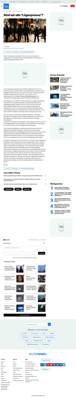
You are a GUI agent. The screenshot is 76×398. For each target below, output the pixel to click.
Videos (2, 378)
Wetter (14, 366)
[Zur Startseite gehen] (6, 6)
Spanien (27, 340)
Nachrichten (8, 11)
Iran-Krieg (24, 333)
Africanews (15, 378)
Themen (3, 359)
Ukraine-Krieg (34, 333)
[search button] (50, 2)
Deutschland (19, 11)
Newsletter (45, 369)
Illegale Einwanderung (32, 344)
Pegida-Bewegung (31, 96)
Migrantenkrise (37, 337)
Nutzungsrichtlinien (30, 366)
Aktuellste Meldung (17, 368)
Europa (2, 362)
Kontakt (27, 372)
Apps (14, 372)
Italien (44, 333)
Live (73, 6)
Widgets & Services (17, 376)
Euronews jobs (28, 374)
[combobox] (58, 2)
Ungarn (49, 340)
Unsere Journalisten (5, 382)
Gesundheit (3, 372)
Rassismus (27, 189)
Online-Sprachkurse (18, 380)
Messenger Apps (17, 374)
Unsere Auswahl (57, 75)
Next (2, 370)
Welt (14, 11)
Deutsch (4, 1)
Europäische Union (38, 340)
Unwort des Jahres (9, 59)
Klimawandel (46, 344)
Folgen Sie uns (16, 370)
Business (3, 366)
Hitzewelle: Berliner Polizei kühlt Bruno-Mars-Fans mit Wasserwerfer (20, 184)
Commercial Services (30, 364)
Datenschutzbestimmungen (32, 370)
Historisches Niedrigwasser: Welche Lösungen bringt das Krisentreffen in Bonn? (23, 175)
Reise (2, 374)
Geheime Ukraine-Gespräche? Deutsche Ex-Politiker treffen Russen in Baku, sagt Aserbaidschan (22, 180)
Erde (2, 368)
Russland (52, 333)
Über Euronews (29, 362)
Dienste (15, 359)
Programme (4, 380)
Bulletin (15, 364)
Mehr (26, 359)
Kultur (2, 376)
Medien (18, 189)
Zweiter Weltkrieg (49, 337)
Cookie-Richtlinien (29, 368)
